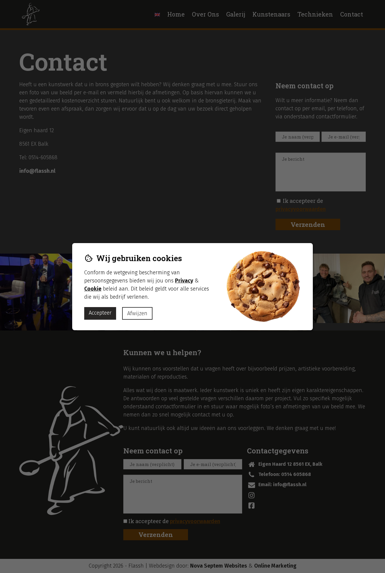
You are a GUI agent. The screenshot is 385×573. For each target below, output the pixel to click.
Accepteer (100, 312)
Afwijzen (137, 313)
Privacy (184, 280)
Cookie (92, 288)
